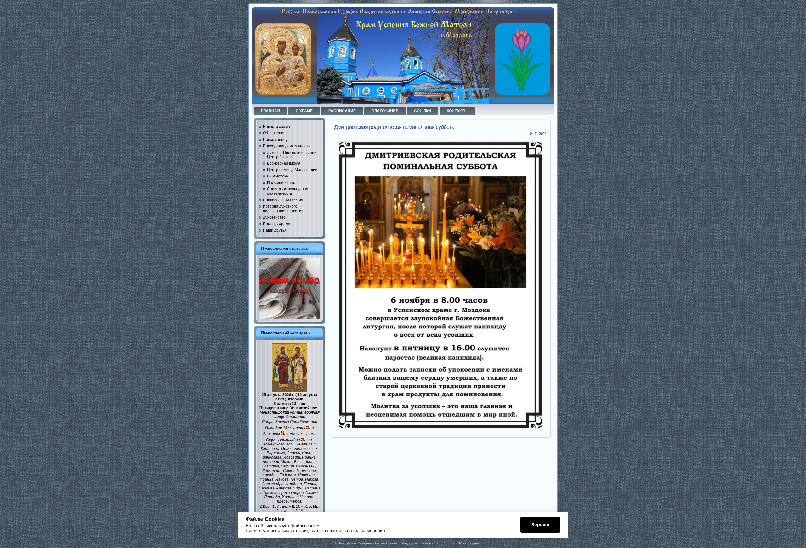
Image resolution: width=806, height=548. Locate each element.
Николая (307, 497)
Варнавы (307, 466)
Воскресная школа (283, 163)
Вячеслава (272, 457)
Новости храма (276, 127)
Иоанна (309, 457)
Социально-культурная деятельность (287, 191)
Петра (297, 479)
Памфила (304, 444)
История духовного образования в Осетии (283, 208)
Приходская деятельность (286, 146)
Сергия (293, 453)
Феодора (294, 484)
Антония (271, 462)
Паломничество (281, 183)
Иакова (282, 479)
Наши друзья (275, 230)
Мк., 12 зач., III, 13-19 (297, 508)
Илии (306, 453)
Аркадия (269, 475)
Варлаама (276, 453)
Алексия (283, 488)
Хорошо (540, 524)
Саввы (289, 470)
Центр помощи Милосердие (292, 170)
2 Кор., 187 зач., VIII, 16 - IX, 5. (286, 506)
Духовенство (274, 217)
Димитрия (271, 470)
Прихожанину (275, 139)
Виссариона (305, 462)
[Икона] (289, 391)
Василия (312, 488)
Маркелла (307, 475)
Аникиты (271, 434)
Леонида (272, 497)
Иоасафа (291, 457)
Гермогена (306, 470)
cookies (313, 525)
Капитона (270, 448)
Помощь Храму (276, 224)
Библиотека (277, 176)
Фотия (298, 428)
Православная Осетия (283, 200)
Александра (289, 440)
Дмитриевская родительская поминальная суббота (394, 127)
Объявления (274, 133)
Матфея (271, 466)
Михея (286, 462)
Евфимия (289, 466)
